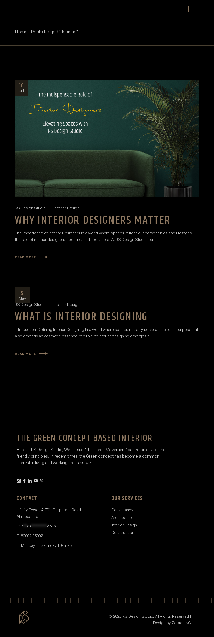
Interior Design (66, 208)
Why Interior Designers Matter (93, 220)
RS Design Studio (30, 208)
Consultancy (122, 510)
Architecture (122, 517)
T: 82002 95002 (30, 535)
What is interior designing (81, 317)
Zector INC (181, 623)
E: (36, 526)
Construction (122, 532)
